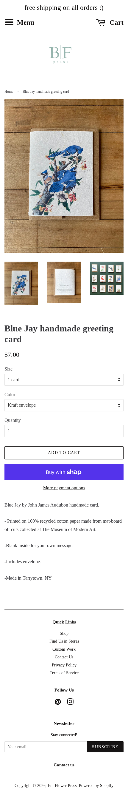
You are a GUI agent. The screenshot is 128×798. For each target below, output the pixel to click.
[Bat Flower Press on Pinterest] (57, 703)
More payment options (64, 487)
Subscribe (105, 747)
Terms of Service (64, 673)
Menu (24, 22)
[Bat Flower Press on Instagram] (70, 703)
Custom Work (64, 649)
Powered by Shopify (96, 785)
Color (9, 394)
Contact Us (64, 657)
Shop (64, 633)
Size (8, 368)
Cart (116, 22)
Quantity (12, 420)
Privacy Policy (64, 665)
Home (8, 91)
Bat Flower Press (62, 785)
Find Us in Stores (64, 641)
